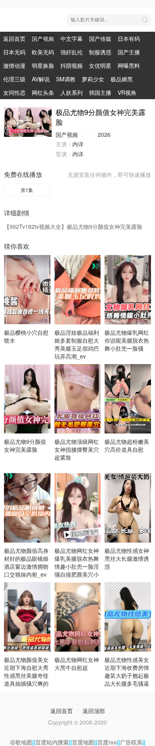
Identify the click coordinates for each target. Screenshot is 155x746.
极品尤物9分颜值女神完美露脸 (25, 445)
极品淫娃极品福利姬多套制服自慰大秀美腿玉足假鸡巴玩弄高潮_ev (76, 344)
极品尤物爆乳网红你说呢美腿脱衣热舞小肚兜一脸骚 (127, 340)
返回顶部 (94, 711)
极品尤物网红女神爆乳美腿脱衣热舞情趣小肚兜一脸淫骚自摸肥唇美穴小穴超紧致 (76, 566)
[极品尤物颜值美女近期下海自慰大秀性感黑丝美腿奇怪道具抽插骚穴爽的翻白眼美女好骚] (27, 617)
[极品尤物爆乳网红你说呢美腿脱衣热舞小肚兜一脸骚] (128, 289)
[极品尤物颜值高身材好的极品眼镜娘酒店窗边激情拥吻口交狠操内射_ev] (27, 508)
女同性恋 (14, 92)
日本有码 (129, 38)
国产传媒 (100, 38)
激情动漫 (14, 65)
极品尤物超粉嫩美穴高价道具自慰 (127, 445)
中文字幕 (71, 38)
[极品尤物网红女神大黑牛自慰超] (77, 617)
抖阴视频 (71, 65)
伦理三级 (14, 78)
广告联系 (131, 742)
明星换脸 (43, 65)
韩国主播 (100, 92)
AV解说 (41, 78)
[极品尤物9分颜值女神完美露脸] (28, 122)
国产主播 (129, 52)
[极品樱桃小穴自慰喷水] (27, 289)
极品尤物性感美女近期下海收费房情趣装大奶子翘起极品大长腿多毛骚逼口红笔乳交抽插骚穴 (127, 679)
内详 (77, 144)
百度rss (107, 742)
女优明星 (100, 65)
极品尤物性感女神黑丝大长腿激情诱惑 (127, 558)
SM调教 (66, 78)
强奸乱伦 (71, 52)
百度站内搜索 (52, 742)
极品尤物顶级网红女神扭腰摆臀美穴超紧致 (76, 449)
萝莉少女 (93, 78)
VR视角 (127, 92)
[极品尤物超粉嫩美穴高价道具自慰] (128, 398)
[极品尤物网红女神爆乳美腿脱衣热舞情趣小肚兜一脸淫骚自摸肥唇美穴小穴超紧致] (77, 508)
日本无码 (14, 52)
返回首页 (14, 38)
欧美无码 (43, 52)
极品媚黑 (121, 78)
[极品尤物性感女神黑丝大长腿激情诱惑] (128, 508)
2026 (104, 134)
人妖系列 (71, 92)
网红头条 (43, 92)
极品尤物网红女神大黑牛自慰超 (76, 663)
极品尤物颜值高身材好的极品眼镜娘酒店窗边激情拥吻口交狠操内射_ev (26, 562)
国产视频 (43, 38)
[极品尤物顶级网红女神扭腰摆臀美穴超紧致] (77, 398)
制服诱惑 (100, 52)
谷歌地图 (21, 742)
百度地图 (83, 742)
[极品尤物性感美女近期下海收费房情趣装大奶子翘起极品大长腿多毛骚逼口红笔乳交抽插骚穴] (128, 617)
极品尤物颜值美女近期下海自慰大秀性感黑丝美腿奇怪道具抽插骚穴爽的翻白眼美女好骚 (26, 675)
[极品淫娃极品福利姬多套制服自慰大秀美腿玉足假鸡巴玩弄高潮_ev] (77, 289)
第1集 (27, 189)
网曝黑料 (129, 65)
